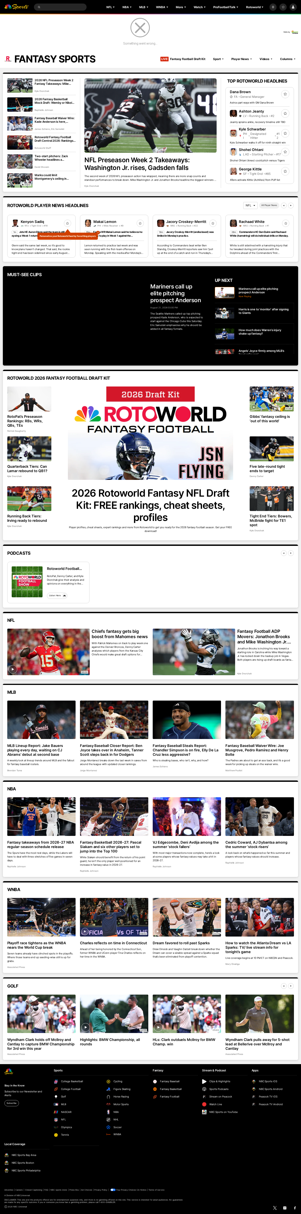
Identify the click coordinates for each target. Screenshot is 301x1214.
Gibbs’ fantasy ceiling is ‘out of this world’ (270, 418)
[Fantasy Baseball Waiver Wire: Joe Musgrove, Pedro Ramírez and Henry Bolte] (259, 720)
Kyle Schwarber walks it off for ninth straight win (258, 142)
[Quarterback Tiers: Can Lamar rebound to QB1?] (29, 448)
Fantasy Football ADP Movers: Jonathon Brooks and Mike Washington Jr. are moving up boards (263, 637)
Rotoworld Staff (43, 148)
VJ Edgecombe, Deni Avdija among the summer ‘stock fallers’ (186, 844)
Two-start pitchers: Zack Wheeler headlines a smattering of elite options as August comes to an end (54, 157)
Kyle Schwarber (252, 129)
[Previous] (284, 205)
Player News (240, 59)
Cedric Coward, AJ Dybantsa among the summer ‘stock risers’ (256, 844)
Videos (264, 59)
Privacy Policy (101, 1190)
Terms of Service (156, 1190)
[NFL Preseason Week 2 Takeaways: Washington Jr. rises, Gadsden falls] (150, 115)
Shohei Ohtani (251, 149)
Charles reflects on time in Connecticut (113, 943)
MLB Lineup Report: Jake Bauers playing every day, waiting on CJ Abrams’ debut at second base (35, 750)
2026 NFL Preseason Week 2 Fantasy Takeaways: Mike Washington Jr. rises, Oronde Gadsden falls (54, 81)
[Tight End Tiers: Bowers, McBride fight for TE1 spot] (272, 498)
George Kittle (250, 169)
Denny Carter (257, 476)
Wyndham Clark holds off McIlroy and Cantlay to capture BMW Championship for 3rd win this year (40, 1044)
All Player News (269, 205)
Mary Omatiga (232, 964)
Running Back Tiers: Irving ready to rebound (27, 518)
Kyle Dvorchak (91, 186)
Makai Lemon (104, 221)
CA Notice (141, 1190)
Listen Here (55, 595)
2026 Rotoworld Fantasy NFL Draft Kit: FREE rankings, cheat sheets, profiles (150, 505)
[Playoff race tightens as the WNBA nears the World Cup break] (41, 917)
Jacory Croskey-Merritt (186, 221)
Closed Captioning (33, 1190)
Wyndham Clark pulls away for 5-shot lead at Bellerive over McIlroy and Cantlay (257, 1044)
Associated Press (16, 967)
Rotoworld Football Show (63, 568)
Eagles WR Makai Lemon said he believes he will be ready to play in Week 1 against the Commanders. (113, 235)
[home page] (16, 7)
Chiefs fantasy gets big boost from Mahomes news (120, 634)
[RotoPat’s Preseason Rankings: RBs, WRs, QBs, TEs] (29, 398)
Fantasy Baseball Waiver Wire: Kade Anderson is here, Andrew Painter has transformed (54, 119)
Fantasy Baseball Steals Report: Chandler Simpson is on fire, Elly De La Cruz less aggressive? (185, 750)
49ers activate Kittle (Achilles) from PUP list (255, 179)
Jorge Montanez (88, 770)
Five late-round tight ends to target (267, 468)
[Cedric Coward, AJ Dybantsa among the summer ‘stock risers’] (259, 816)
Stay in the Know (14, 1085)
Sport (217, 59)
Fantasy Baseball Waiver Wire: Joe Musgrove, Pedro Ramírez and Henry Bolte (256, 750)
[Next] (291, 205)
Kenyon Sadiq (32, 221)
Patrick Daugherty (16, 431)
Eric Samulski (57, 129)
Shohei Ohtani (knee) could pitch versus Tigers (257, 160)
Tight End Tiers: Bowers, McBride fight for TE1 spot (271, 520)
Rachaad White (252, 221)
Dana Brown (240, 92)
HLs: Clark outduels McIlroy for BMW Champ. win (184, 1041)
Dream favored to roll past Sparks (181, 943)
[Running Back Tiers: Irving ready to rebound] (29, 498)
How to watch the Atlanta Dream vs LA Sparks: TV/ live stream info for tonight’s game (258, 947)
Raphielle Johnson (44, 110)
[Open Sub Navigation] (114, 7)
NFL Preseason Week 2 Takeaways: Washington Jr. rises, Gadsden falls (137, 164)
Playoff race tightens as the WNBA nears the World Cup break (36, 945)
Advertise (8, 1190)
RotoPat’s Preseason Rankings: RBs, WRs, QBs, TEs (25, 421)
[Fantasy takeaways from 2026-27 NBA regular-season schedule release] (41, 816)
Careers (19, 1190)
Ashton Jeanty (251, 111)
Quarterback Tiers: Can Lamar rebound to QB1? (27, 468)
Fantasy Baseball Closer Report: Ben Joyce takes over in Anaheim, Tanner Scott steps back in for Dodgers (111, 750)
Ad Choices (86, 1190)
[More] (273, 7)
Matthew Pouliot (233, 770)
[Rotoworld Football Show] (27, 581)
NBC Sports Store (58, 1190)
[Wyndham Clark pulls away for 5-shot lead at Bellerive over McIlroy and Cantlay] (259, 1014)
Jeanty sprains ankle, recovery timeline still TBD (257, 122)
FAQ (46, 1190)
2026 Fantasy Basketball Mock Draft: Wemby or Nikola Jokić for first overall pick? (54, 100)
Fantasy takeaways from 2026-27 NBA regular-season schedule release (40, 844)
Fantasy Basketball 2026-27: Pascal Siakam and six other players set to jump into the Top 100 (110, 846)
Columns (286, 59)
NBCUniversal (23, 1195)
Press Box (74, 1190)
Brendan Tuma (14, 770)
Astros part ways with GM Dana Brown (252, 102)
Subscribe (12, 1103)
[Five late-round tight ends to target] (272, 448)
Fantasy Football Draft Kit (183, 59)
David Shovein (42, 167)
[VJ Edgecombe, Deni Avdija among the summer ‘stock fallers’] (187, 816)
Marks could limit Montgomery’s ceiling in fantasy (51, 176)
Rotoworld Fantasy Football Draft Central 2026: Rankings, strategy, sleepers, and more (54, 138)
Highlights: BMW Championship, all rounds (110, 1041)
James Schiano (42, 129)
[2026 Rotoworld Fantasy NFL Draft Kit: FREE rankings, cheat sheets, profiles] (150, 433)
